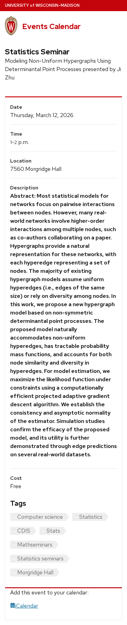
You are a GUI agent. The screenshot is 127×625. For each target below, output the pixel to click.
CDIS (23, 530)
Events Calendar (51, 26)
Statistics (90, 516)
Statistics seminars (40, 558)
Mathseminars (34, 544)
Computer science (40, 516)
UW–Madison (42, 5)
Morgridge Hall (35, 572)
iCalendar (26, 605)
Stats (53, 530)
